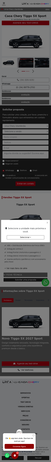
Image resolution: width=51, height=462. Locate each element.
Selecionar (25, 237)
